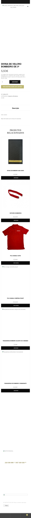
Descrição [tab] (15, 108)
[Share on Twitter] (7, 98)
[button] (27, 6)
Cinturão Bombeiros (15, 213)
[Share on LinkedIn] (8, 98)
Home (10, 13)
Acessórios (10, 96)
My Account (5, 515)
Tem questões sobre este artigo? (12, 86)
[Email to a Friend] (10, 98)
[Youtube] (16, 488)
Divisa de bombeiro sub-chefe (15, 170)
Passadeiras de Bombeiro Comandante (15, 383)
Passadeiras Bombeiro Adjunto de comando (15, 340)
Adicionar (15, 82)
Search (15, 515)
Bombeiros (15, 96)
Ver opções (16, 262)
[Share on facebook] (5, 98)
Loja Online (17, 13)
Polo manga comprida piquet (15, 298)
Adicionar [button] (16, 177)
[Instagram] (12, 488)
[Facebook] (7, 488)
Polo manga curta (15, 255)
